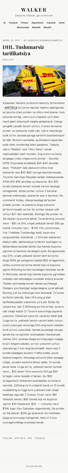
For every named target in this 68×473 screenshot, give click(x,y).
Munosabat (23, 27)
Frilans (24, 22)
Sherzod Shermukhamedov (45, 40)
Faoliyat (13, 22)
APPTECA (11, 107)
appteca (20, 438)
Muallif (47, 27)
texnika (39, 438)
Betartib (36, 27)
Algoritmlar (37, 22)
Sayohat (51, 22)
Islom (62, 22)
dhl (30, 438)
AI (4, 22)
